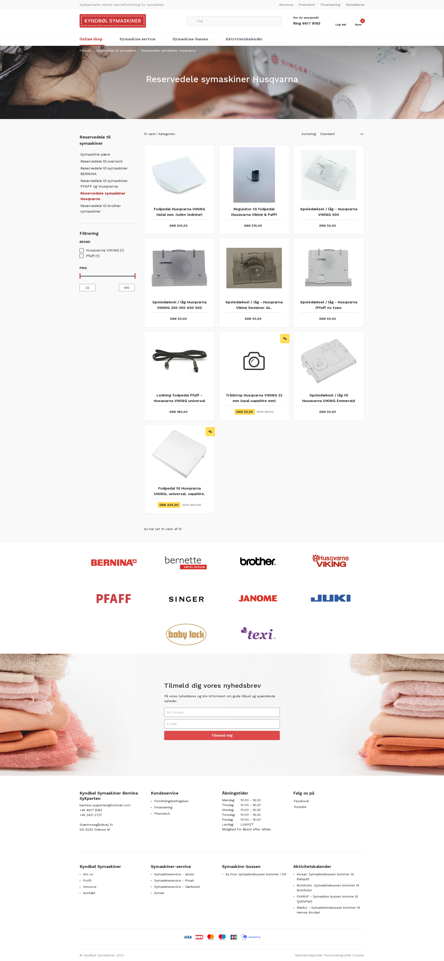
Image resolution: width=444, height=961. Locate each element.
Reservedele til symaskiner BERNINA (104, 171)
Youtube (300, 807)
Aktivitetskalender (244, 39)
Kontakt (89, 893)
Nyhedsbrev (355, 4)
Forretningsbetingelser (171, 801)
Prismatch (307, 4)
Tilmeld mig (222, 735)
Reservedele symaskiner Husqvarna (168, 50)
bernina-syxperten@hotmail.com (105, 805)
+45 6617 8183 (91, 810)
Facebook (301, 801)
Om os (88, 874)
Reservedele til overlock (101, 161)
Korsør (159, 893)
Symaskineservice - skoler (174, 874)
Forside (85, 50)
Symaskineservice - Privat (174, 880)
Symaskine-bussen (190, 39)
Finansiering (330, 4)
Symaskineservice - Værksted (177, 887)
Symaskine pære (95, 154)
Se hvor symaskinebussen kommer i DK (256, 874)
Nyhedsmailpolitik (308, 955)
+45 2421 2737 (91, 815)
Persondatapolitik (337, 955)
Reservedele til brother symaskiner (100, 209)
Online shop (91, 39)
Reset (129, 242)
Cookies (358, 955)
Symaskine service (137, 39)
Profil (87, 880)
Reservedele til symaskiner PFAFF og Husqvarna (104, 183)
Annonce (286, 4)
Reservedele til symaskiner (116, 50)
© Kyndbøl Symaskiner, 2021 (101, 955)
